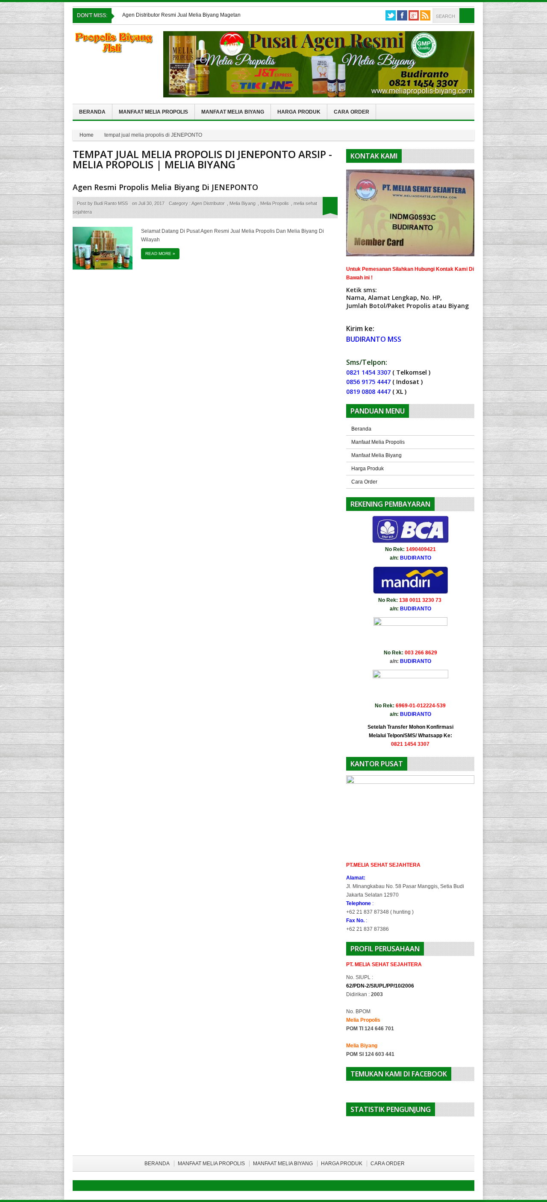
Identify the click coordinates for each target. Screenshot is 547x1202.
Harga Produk (299, 112)
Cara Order (351, 112)
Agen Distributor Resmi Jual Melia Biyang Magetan (181, 15)
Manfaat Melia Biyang (232, 112)
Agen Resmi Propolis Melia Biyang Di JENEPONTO (165, 187)
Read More (160, 253)
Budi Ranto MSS (111, 203)
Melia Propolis (274, 203)
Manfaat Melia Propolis (153, 112)
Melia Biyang (242, 203)
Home (86, 135)
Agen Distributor (208, 203)
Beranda (92, 112)
